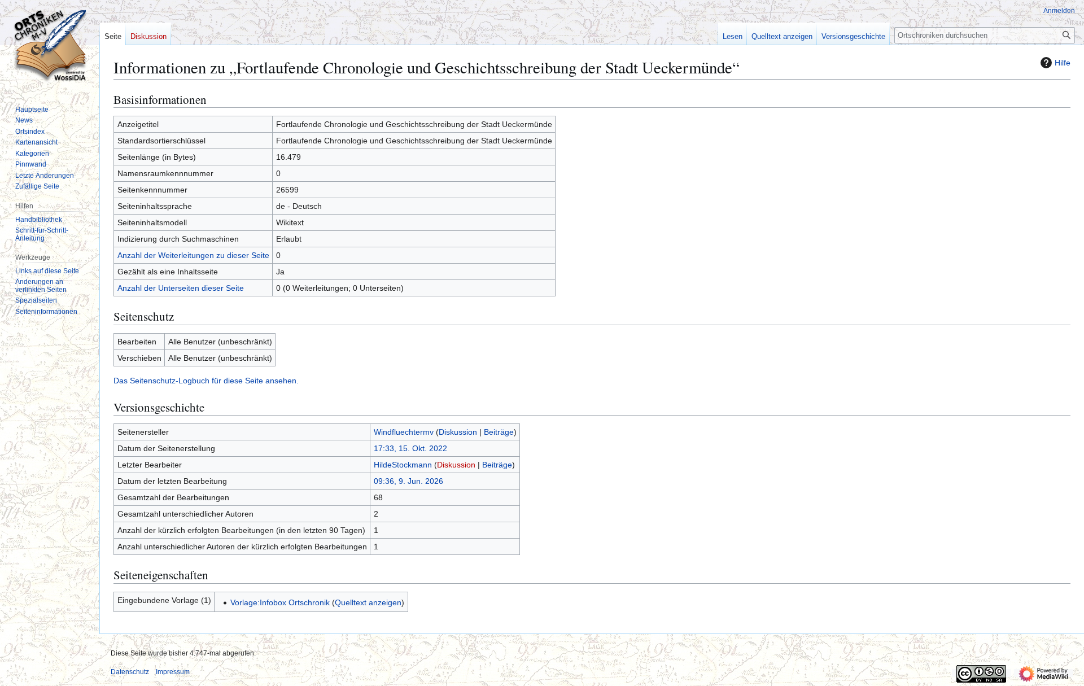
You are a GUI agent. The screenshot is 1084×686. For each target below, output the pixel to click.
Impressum (173, 672)
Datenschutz (130, 672)
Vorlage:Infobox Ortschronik (280, 602)
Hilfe (1062, 62)
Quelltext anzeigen (368, 602)
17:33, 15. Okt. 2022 (410, 448)
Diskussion (458, 431)
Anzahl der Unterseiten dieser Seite (180, 287)
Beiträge (499, 431)
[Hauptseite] (50, 45)
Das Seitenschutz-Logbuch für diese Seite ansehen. (206, 380)
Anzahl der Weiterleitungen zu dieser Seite (193, 255)
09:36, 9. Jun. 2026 (408, 481)
